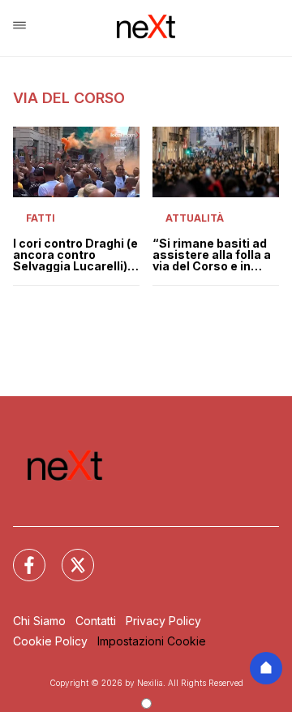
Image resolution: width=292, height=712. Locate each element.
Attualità (194, 218)
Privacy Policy (163, 621)
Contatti (95, 621)
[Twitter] (68, 555)
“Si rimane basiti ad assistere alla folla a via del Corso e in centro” (211, 255)
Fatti (40, 218)
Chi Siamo (39, 621)
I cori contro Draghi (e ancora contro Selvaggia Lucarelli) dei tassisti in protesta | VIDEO (75, 255)
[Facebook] (19, 555)
